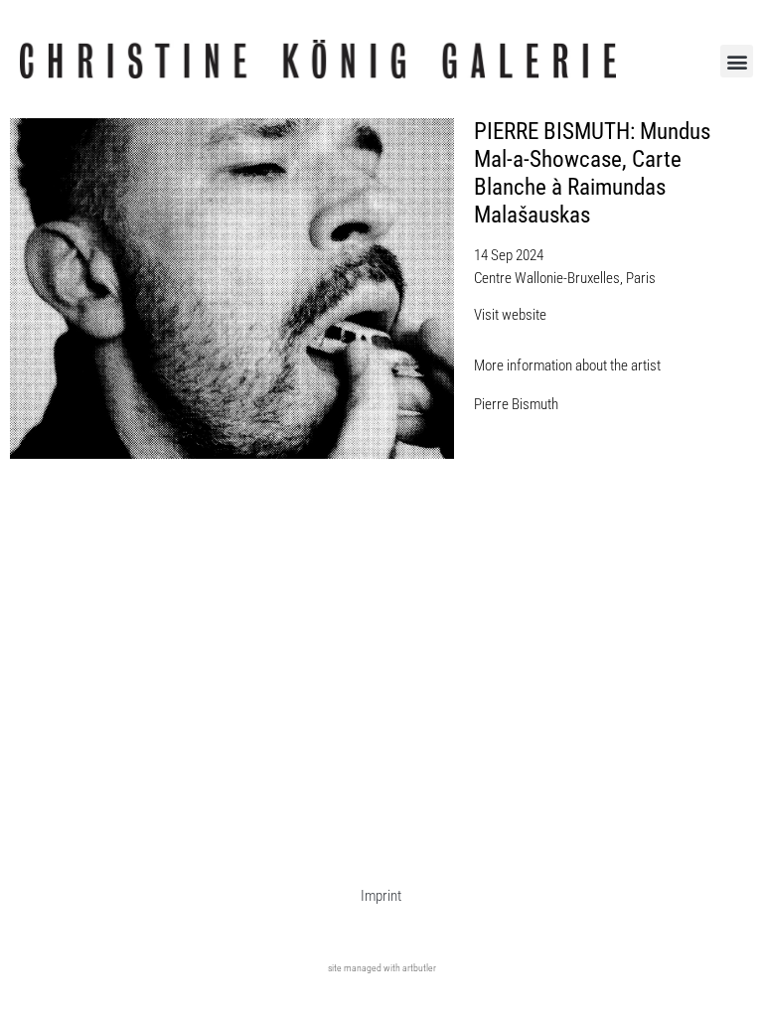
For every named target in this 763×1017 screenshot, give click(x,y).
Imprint (381, 896)
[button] (736, 61)
